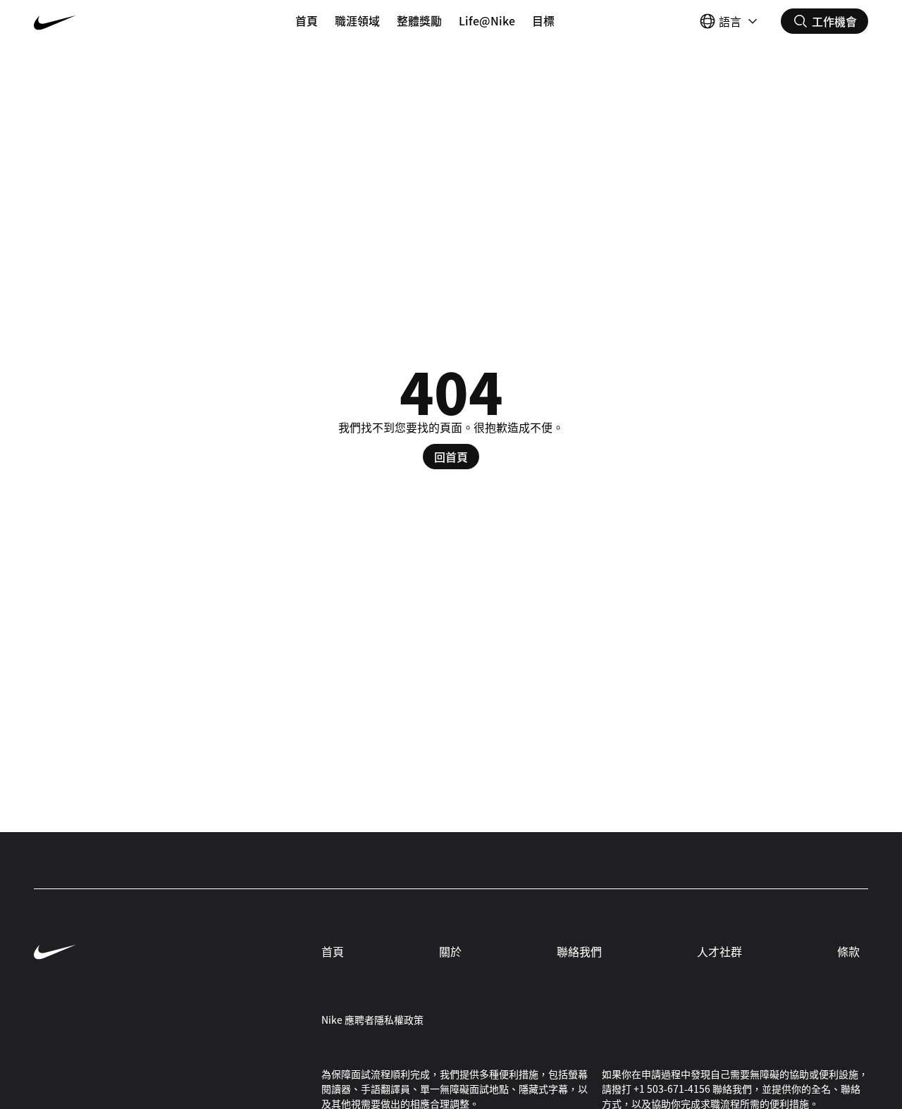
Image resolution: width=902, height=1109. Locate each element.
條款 (848, 951)
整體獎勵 (419, 20)
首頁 (306, 20)
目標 (543, 20)
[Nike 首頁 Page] (103, 21)
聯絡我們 (579, 951)
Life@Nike (487, 20)
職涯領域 (357, 20)
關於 (450, 951)
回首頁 (451, 456)
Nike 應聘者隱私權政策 (372, 1019)
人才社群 (719, 951)
